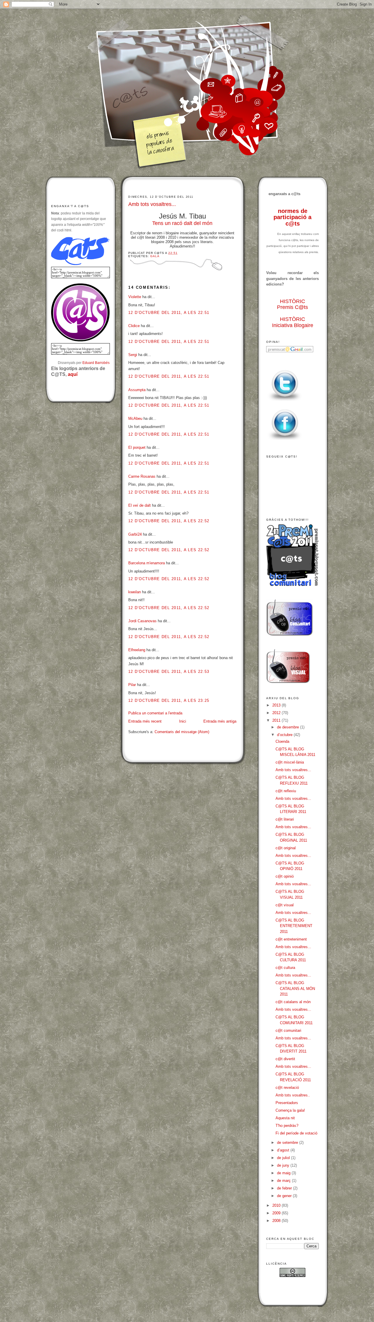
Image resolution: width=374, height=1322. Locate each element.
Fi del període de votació (296, 1133)
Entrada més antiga (219, 721)
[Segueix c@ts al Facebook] (285, 440)
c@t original (286, 848)
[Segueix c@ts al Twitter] (285, 401)
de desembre (288, 727)
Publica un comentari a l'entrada (155, 713)
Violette (134, 297)
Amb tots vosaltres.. (293, 1095)
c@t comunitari (288, 1030)
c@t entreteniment (291, 939)
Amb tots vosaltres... (152, 204)
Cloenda (282, 741)
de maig (284, 1173)
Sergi (132, 355)
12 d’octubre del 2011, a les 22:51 (168, 312)
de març (284, 1180)
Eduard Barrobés (96, 363)
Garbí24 (135, 534)
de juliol (284, 1158)
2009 (277, 1213)
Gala (154, 256)
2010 (277, 1205)
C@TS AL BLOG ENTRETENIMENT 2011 (294, 926)
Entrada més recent (145, 721)
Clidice (134, 326)
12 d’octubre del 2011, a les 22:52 (168, 521)
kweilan (134, 592)
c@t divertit (285, 1059)
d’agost (283, 1150)
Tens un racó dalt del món (182, 223)
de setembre (288, 1142)
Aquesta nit (285, 1118)
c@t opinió (285, 876)
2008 (277, 1220)
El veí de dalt (139, 505)
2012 (277, 713)
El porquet (137, 447)
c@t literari (285, 819)
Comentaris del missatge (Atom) (182, 732)
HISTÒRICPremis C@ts (292, 304)
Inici (182, 721)
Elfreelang (136, 650)
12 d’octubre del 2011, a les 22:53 (168, 671)
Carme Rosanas (141, 476)
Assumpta (137, 390)
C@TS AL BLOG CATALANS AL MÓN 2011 (295, 988)
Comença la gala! (290, 1110)
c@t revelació (287, 1087)
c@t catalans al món (293, 1002)
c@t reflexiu (286, 791)
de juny (283, 1165)
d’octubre (285, 735)
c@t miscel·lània (290, 762)
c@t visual (285, 905)
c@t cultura (285, 967)
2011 (277, 720)
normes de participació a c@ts (292, 217)
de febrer (285, 1188)
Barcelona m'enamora (146, 563)
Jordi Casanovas (142, 621)
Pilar (132, 685)
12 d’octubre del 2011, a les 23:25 (168, 700)
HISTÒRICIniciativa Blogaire (292, 322)
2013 (277, 705)
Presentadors (287, 1103)
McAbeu (135, 418)
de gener (285, 1196)
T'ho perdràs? (287, 1125)
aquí (72, 374)
